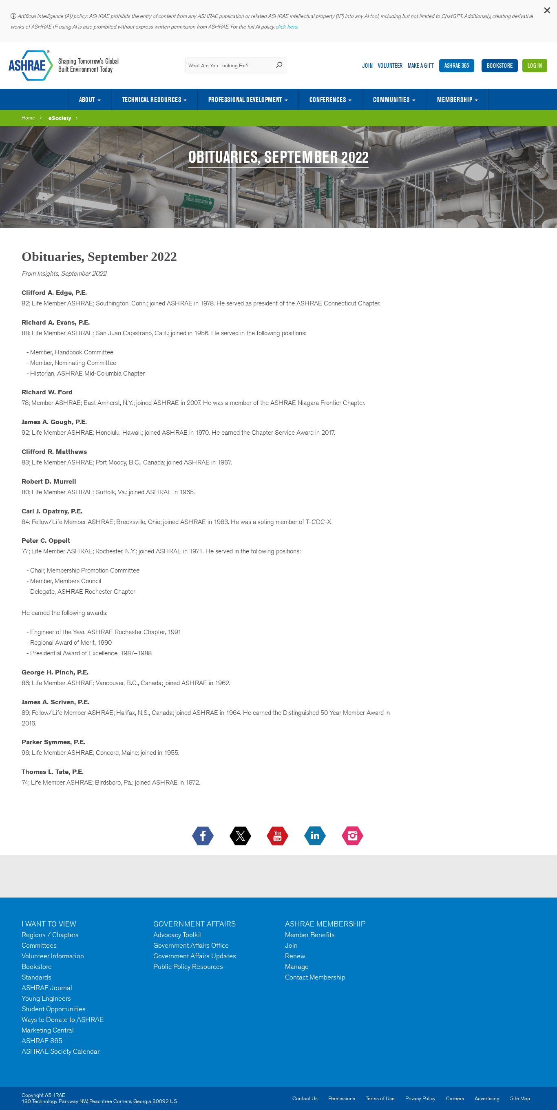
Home (28, 117)
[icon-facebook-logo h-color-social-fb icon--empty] (203, 836)
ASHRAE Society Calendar (60, 1051)
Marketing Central (48, 1030)
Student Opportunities (54, 1009)
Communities (391, 99)
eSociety (60, 118)
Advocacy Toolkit (177, 935)
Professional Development (245, 99)
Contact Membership (315, 977)
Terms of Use (380, 1098)
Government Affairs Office (191, 945)
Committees (39, 945)
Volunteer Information (53, 956)
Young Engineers (46, 998)
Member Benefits (310, 935)
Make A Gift (421, 65)
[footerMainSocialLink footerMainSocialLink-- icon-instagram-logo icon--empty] (353, 836)
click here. (287, 26)
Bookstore (500, 65)
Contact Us (305, 1098)
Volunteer (390, 65)
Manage (297, 966)
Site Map (520, 1098)
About (87, 99)
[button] (547, 12)
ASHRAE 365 (456, 65)
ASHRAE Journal (47, 988)
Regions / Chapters (50, 935)
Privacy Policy (420, 1098)
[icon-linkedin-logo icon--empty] (315, 836)
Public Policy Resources (188, 966)
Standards (36, 977)
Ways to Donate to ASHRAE (63, 1019)
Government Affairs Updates (194, 956)
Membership (454, 99)
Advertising (487, 1098)
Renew (295, 956)
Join (367, 65)
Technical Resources (151, 99)
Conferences (327, 99)
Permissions (341, 1098)
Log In (535, 65)
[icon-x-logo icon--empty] (241, 836)
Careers (455, 1098)
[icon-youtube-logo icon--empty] (278, 836)
